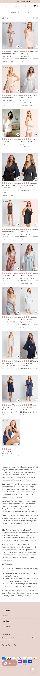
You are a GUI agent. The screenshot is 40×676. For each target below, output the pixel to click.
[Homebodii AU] (20, 5)
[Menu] (2, 5)
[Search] (7, 5)
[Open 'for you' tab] (33, 669)
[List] (37, 18)
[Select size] (18, 46)
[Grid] (34, 18)
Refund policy (24, 664)
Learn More (34, 2)
